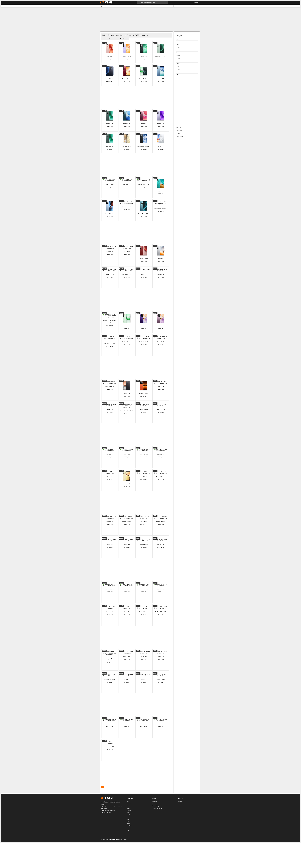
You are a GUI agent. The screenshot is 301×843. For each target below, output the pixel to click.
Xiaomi (178, 44)
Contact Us (155, 803)
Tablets (178, 133)
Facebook (180, 801)
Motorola (178, 50)
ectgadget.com (114, 839)
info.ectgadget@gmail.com (109, 810)
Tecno (178, 72)
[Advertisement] (150, 20)
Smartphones (179, 130)
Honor (178, 66)
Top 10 (108, 38)
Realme (178, 58)
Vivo (177, 52)
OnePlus (178, 69)
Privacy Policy (155, 806)
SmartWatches (180, 136)
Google (178, 55)
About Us (154, 801)
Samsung (179, 41)
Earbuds (178, 139)
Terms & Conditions (157, 808)
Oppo (178, 61)
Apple (178, 39)
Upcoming (122, 38)
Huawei (178, 47)
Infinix (178, 63)
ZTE (177, 74)
